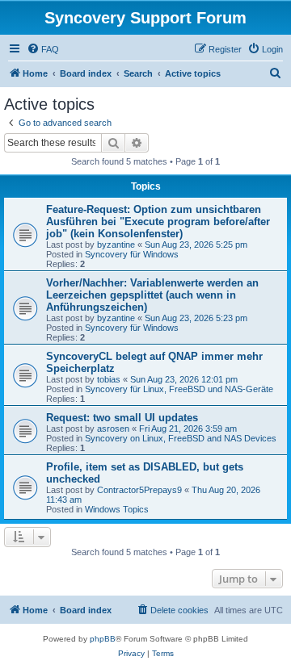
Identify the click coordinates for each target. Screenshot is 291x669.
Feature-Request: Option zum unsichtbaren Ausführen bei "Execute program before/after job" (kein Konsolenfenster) (158, 221)
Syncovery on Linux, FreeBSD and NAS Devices (180, 438)
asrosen (113, 428)
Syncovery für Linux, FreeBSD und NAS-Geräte (179, 389)
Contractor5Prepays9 (139, 490)
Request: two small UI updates (122, 418)
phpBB (103, 638)
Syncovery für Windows (132, 254)
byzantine (116, 244)
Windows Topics (117, 509)
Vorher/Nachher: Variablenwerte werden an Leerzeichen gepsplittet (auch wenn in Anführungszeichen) (152, 295)
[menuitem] (43, 49)
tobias (108, 379)
